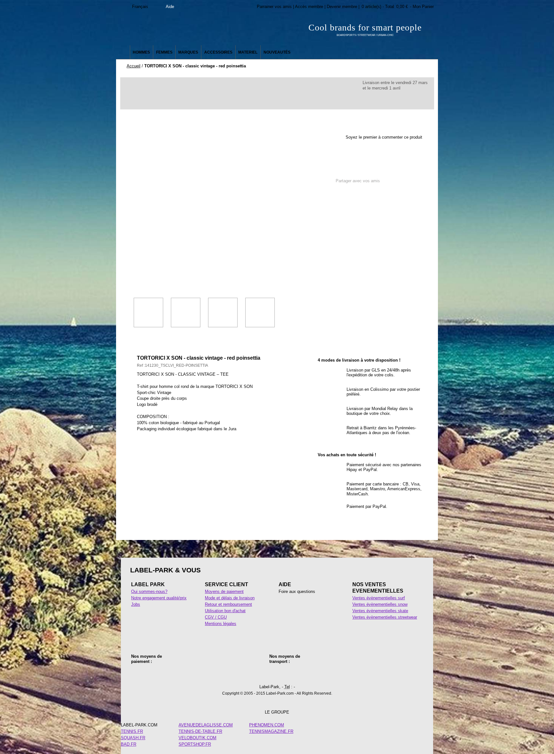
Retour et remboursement (228, 604)
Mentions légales (220, 623)
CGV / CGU (216, 617)
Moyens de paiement (224, 591)
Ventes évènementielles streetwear (384, 617)
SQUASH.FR (133, 737)
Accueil (133, 66)
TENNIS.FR (132, 731)
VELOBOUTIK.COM (197, 737)
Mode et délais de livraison (230, 597)
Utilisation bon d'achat (225, 610)
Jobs (135, 604)
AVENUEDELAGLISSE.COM (206, 725)
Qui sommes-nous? (149, 591)
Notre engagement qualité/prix (159, 597)
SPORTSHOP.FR (195, 744)
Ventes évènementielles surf (378, 597)
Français (140, 6)
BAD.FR (128, 744)
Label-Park (180, 29)
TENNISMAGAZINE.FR (271, 731)
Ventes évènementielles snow (379, 604)
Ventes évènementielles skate (380, 610)
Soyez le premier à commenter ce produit (384, 137)
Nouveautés (277, 52)
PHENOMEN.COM (266, 725)
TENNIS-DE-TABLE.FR (200, 731)
